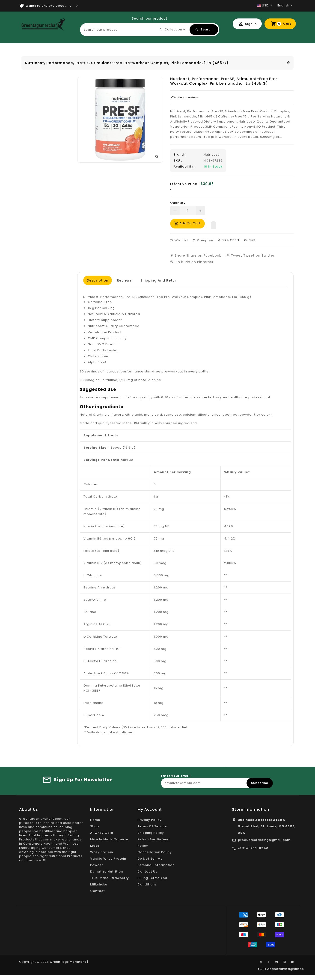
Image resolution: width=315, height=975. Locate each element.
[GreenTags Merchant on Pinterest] (276, 962)
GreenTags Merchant (68, 962)
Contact (97, 891)
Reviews (124, 280)
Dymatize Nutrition (106, 871)
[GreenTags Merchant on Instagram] (284, 962)
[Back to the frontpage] (288, 62)
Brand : (180, 155)
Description (97, 280)
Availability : (184, 167)
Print (251, 240)
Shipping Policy (150, 833)
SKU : (178, 161)
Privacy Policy (149, 820)
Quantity (178, 203)
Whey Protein (101, 852)
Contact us (147, 871)
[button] (213, 224)
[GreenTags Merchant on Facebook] (268, 962)
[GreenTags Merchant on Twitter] (261, 961)
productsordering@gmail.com (264, 840)
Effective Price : (183, 186)
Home (95, 820)
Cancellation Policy (154, 852)
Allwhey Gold (101, 833)
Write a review (185, 97)
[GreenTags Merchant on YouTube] (292, 962)
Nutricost (211, 154)
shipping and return (159, 280)
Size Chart (230, 240)
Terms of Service (152, 826)
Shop (94, 826)
